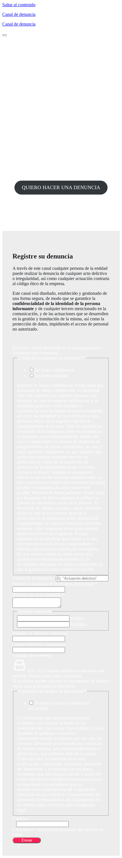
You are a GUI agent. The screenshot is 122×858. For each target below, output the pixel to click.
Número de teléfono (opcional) (40, 633)
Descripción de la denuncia (38, 594)
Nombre (77, 618)
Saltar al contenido (18, 4)
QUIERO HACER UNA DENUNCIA (61, 187)
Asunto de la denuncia (34, 578)
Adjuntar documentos (31, 655)
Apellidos (78, 624)
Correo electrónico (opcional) (38, 644)
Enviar (27, 840)
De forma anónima (51, 375)
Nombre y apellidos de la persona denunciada (54, 583)
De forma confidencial (54, 370)
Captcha (21, 818)
